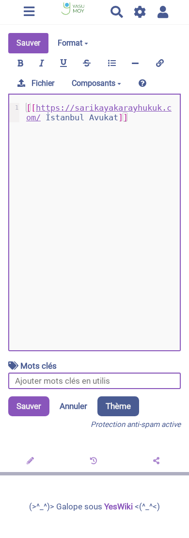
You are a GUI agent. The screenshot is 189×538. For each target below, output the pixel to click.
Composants (94, 83)
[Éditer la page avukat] (32, 461)
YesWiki (118, 506)
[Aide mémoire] (142, 83)
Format (71, 43)
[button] (163, 11)
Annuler (73, 406)
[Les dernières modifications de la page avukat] (95, 461)
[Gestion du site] (140, 11)
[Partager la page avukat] (157, 461)
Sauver (28, 43)
